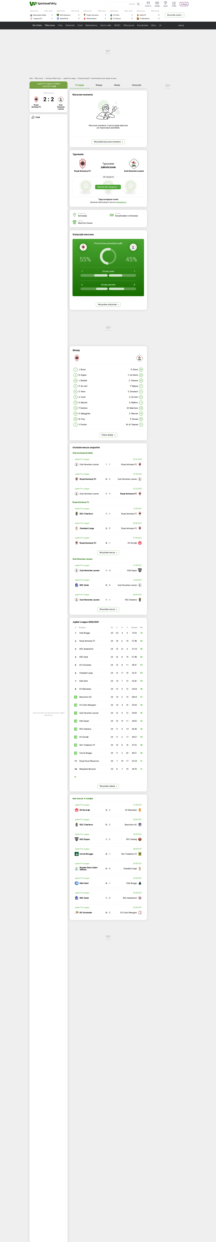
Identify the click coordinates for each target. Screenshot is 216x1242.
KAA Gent (83, 681)
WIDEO (117, 25)
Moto (153, 25)
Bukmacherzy (91, 25)
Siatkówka (70, 25)
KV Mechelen (85, 689)
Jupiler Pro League (69, 78)
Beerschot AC (85, 697)
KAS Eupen (84, 721)
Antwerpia (82, 216)
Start (31, 78)
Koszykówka (142, 25)
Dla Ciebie (37, 25)
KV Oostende (85, 665)
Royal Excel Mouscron (89, 761)
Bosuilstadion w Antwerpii (126, 216)
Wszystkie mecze (108, 552)
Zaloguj (184, 4)
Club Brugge (84, 633)
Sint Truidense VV (87, 745)
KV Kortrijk (84, 737)
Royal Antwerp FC (87, 641)
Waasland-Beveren (87, 769)
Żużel (80, 25)
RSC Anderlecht (86, 649)
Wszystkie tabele (108, 786)
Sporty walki (105, 25)
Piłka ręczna (128, 25)
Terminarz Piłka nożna (53, 78)
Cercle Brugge (85, 753)
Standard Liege (86, 673)
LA (160, 25)
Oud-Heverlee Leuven (88, 713)
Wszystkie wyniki (174, 15)
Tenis (60, 25)
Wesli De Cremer (85, 223)
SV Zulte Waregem (87, 705)
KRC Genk (83, 657)
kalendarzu (121, 202)
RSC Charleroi (85, 729)
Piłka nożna (50, 25)
